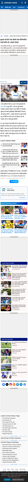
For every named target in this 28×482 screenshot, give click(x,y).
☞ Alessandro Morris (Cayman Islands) (11, 444)
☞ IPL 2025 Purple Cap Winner (9, 428)
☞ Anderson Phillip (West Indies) (9, 458)
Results (4, 471)
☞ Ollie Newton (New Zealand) (9, 448)
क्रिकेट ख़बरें (8, 7)
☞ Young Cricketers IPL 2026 (8, 424)
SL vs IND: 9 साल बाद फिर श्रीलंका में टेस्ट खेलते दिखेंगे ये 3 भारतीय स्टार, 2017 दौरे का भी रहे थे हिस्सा (19, 283)
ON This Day (22, 469)
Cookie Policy (15, 471)
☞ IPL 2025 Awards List (7, 426)
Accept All (7, 479)
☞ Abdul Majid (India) (6, 450)
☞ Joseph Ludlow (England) (8, 456)
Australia (21, 7)
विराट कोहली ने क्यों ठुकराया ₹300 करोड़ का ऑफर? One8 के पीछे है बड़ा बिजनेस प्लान (19, 307)
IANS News (4, 81)
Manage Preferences (18, 479)
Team (12, 469)
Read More (14, 181)
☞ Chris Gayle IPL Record (8, 422)
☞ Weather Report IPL (7, 433)
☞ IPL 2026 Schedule (6, 431)
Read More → (23, 197)
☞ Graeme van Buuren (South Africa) (10, 446)
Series (16, 469)
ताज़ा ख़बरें (6, 36)
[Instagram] (10, 384)
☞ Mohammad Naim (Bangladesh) (10, 460)
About (8, 469)
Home (4, 469)
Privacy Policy (23, 471)
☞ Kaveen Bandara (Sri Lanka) (9, 454)
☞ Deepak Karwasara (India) (8, 462)
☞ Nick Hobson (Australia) (8, 452)
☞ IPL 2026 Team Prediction (8, 418)
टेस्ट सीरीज (4, 106)
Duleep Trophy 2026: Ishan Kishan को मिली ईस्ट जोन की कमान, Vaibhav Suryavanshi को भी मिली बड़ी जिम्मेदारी (20, 218)
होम (2, 7)
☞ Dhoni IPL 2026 (5, 429)
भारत (14, 7)
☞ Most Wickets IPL (6, 420)
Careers (9, 471)
